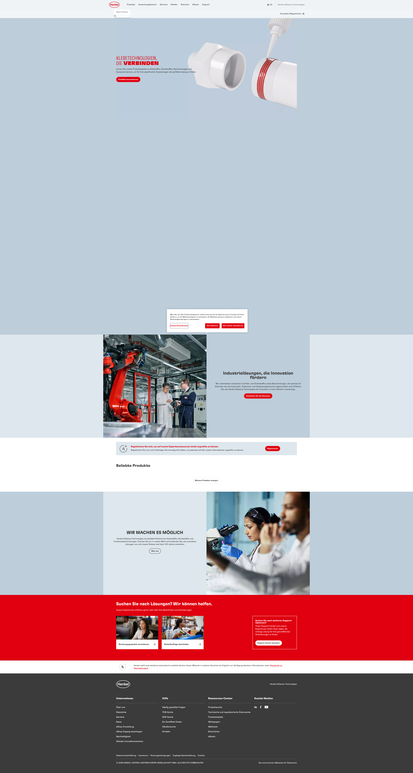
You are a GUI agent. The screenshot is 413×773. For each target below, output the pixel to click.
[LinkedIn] (255, 707)
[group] (206, 176)
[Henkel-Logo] (114, 5)
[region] (207, 320)
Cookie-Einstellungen (179, 325)
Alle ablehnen (212, 325)
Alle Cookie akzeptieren (233, 325)
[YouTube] (266, 707)
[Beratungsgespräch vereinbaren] (137, 632)
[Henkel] (123, 684)
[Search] (115, 16)
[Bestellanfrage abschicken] (183, 632)
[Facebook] (260, 707)
